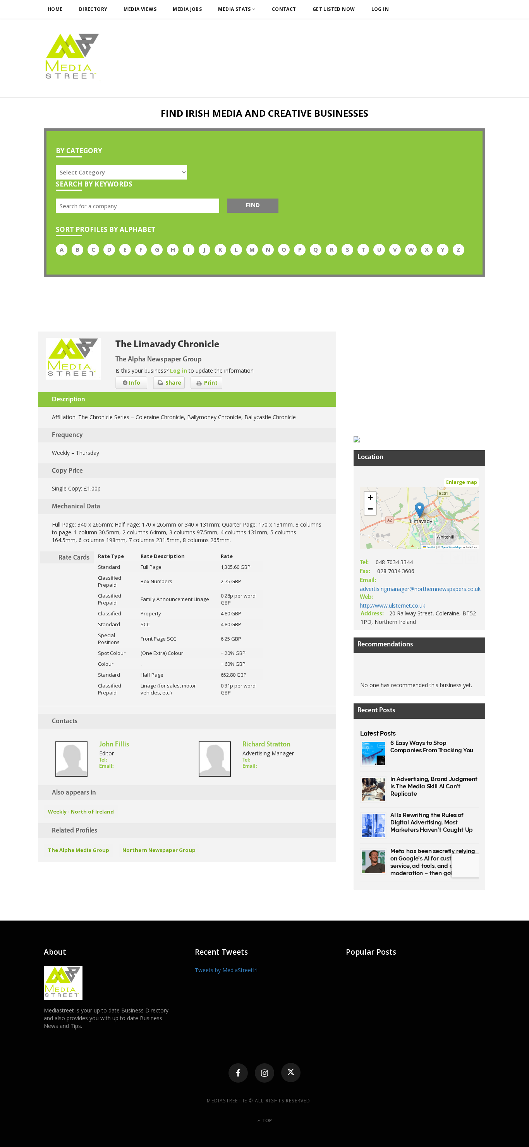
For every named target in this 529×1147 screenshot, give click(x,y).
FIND (253, 205)
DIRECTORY (93, 9)
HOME (55, 9)
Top (266, 1120)
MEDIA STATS (235, 9)
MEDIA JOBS (187, 9)
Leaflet (430, 547)
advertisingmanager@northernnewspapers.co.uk (420, 589)
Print (210, 382)
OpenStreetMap (451, 547)
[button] (419, 510)
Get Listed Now (334, 9)
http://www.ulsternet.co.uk (392, 605)
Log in (178, 370)
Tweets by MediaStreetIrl (226, 970)
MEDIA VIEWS (140, 9)
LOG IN (380, 9)
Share (172, 382)
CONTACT (284, 9)
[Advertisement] (412, 380)
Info (133, 382)
